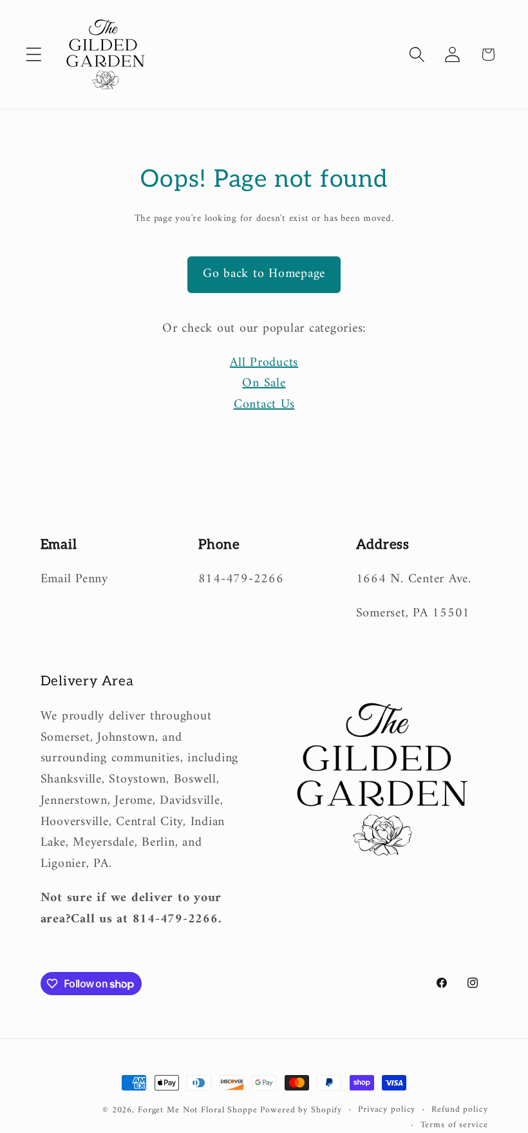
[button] (34, 54)
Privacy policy (386, 1110)
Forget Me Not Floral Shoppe (198, 1110)
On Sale (263, 383)
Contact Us (264, 405)
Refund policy (459, 1110)
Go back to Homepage (264, 274)
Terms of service (454, 1125)
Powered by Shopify (301, 1110)
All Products (264, 363)
